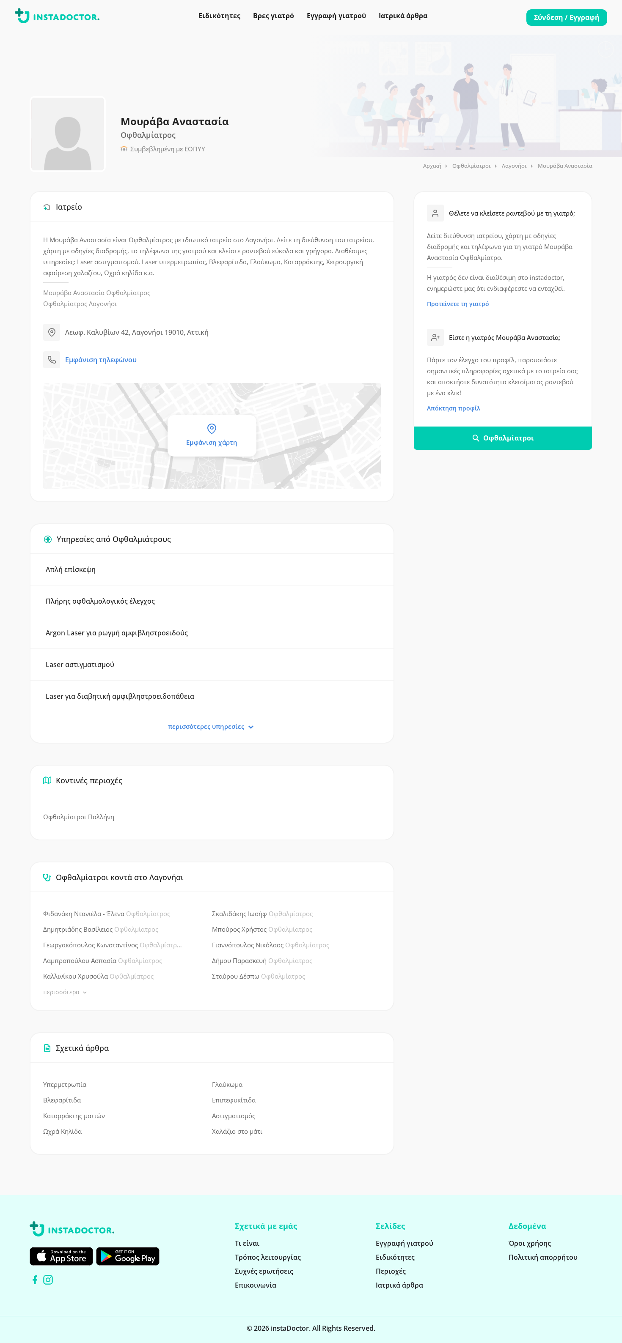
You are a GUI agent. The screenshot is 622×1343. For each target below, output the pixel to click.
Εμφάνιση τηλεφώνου (101, 359)
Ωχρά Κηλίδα (62, 1131)
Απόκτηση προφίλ (453, 408)
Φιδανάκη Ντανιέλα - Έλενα (106, 913)
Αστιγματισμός (233, 1115)
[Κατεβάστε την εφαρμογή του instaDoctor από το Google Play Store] (128, 1256)
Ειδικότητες (219, 15)
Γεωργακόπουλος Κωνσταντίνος (112, 945)
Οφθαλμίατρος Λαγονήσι (80, 303)
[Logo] (57, 17)
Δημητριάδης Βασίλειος (100, 929)
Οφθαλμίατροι (471, 166)
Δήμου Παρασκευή (262, 960)
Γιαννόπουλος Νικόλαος (270, 945)
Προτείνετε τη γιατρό (458, 304)
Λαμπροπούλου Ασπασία (102, 960)
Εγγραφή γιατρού (336, 15)
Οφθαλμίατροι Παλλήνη (78, 816)
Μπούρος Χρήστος (262, 929)
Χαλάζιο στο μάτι (237, 1131)
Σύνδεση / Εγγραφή (567, 17)
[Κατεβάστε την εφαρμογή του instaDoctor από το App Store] (61, 1256)
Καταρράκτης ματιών (74, 1115)
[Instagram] (48, 1280)
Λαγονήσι (514, 166)
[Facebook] (35, 1280)
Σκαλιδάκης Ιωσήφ (262, 913)
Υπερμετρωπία (64, 1084)
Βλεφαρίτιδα (62, 1100)
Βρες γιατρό (273, 15)
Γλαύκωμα (227, 1084)
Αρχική (432, 166)
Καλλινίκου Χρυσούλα (98, 976)
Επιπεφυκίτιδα (234, 1100)
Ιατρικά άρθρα (403, 15)
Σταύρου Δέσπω (258, 976)
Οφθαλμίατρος (128, 292)
